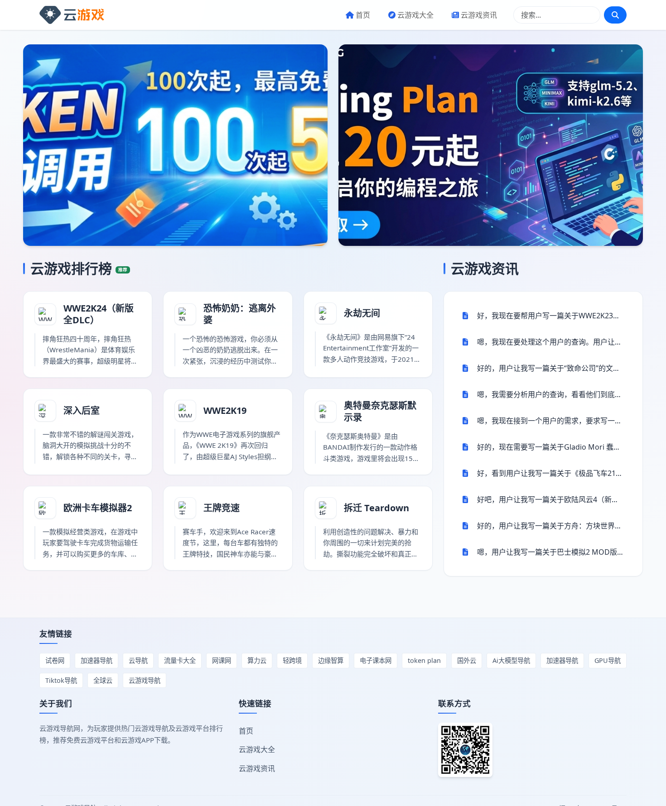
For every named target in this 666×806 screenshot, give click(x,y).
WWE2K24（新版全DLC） (98, 314)
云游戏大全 (415, 15)
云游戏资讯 (479, 15)
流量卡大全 (180, 660)
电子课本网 (375, 660)
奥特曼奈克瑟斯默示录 (380, 411)
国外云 (466, 660)
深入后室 (81, 410)
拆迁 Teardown (376, 508)
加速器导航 (96, 660)
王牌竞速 (221, 508)
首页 (363, 15)
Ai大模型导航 (511, 660)
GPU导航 (607, 660)
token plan (424, 660)
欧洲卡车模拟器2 (97, 508)
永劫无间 (362, 313)
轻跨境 (292, 660)
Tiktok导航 (61, 680)
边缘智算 (330, 660)
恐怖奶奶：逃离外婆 (239, 314)
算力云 (256, 660)
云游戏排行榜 (78, 268)
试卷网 (54, 660)
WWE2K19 (224, 410)
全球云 (102, 680)
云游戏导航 (144, 680)
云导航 (138, 660)
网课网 (221, 660)
